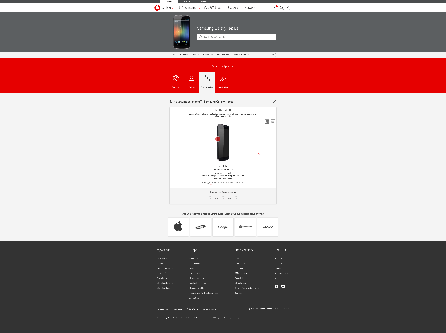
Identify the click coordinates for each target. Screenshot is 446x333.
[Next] (259, 155)
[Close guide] (274, 101)
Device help (183, 54)
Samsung (195, 54)
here (211, 184)
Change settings (223, 54)
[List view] (273, 121)
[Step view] (267, 121)
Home (172, 54)
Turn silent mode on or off (242, 54)
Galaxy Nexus (208, 54)
